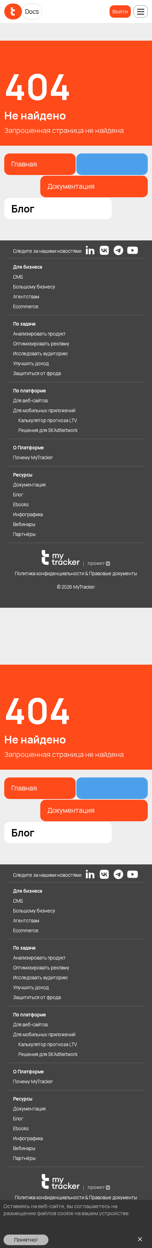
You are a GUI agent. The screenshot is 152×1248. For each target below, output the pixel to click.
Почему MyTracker (33, 457)
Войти (120, 11)
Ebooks (21, 504)
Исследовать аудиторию (40, 353)
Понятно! (26, 1239)
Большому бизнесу (34, 287)
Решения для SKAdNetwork (47, 430)
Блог (18, 494)
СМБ (18, 277)
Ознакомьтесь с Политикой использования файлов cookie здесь (68, 1224)
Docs (32, 11)
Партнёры (24, 534)
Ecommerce (26, 306)
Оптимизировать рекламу (41, 343)
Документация (29, 485)
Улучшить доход (31, 363)
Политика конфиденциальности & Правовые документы (76, 573)
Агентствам (26, 296)
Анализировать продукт (39, 334)
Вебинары (24, 524)
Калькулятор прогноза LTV (47, 420)
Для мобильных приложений (44, 410)
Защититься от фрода (37, 373)
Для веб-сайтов (30, 400)
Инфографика (28, 514)
